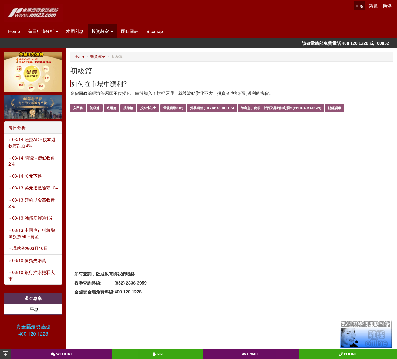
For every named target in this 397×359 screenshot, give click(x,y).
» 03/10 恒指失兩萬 (27, 260)
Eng (360, 5)
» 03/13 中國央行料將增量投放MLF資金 (31, 233)
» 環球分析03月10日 (28, 248)
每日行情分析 (41, 31)
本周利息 (74, 31)
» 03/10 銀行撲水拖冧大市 (31, 275)
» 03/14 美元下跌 (25, 175)
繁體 (373, 5)
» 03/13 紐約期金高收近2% (31, 203)
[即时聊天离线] (366, 334)
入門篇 (78, 107)
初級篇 (95, 107)
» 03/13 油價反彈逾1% (30, 218)
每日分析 (17, 127)
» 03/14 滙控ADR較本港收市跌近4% (32, 142)
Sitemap (154, 31)
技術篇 (128, 107)
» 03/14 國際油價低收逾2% (31, 160)
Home (14, 31)
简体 (387, 5)
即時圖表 (129, 31)
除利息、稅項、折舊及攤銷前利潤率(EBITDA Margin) (281, 107)
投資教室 (101, 31)
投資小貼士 (148, 107)
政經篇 (111, 107)
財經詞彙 (334, 107)
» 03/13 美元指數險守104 (33, 187)
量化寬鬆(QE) (173, 107)
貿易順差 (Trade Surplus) (212, 107)
